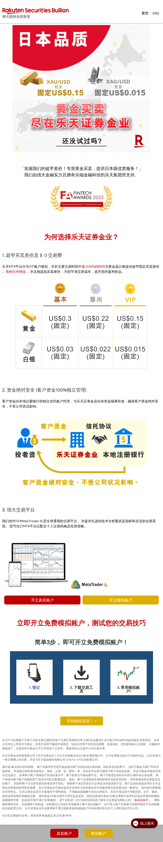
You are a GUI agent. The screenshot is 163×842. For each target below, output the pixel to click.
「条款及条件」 (141, 800)
